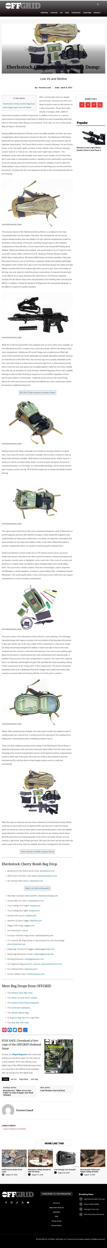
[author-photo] (3, 1174)
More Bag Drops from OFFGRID (17, 107)
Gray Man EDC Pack (20, 1023)
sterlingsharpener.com (34, 959)
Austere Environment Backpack (25, 1003)
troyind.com (35, 906)
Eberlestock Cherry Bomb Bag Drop (19, 104)
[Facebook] (82, 104)
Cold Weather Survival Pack (52, 1090)
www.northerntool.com (51, 964)
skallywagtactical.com (44, 949)
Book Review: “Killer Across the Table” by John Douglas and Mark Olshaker (18, 1092)
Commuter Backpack (20, 1008)
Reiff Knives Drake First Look (94, 1199)
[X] (88, 104)
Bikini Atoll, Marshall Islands (94, 1214)
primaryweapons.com (47, 876)
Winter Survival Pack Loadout (24, 998)
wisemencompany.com (48, 896)
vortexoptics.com (36, 901)
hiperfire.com (36, 921)
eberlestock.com (47, 871)
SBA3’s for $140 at (37, 888)
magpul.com (29, 925)
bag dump (23, 1079)
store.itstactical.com (16, 944)
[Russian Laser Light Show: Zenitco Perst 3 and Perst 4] (91, 136)
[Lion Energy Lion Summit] (66, 1158)
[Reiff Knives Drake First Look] (14, 1158)
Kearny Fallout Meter (91, 1204)
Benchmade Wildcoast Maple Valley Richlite (90, 1171)
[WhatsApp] (100, 104)
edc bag (34, 1079)
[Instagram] (12, 1203)
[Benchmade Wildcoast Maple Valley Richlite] (92, 1158)
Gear (53, 61)
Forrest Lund (45, 87)
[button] (98, 5)
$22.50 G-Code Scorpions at (37, 393)
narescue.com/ (30, 969)
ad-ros (14, 1079)
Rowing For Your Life (91, 1209)
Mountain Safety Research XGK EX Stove (39, 1171)
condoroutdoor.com (35, 974)
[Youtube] (28, 1203)
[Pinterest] (94, 104)
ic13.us (25, 930)
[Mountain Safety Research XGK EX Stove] (40, 1158)
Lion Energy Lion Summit (64, 1170)
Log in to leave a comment (14, 1129)
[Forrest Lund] (8, 1110)
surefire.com (30, 916)
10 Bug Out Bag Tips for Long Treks (23, 1018)
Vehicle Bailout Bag (19, 1013)
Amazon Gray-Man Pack (21, 993)
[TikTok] (17, 1203)
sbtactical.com (36, 881)
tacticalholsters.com (44, 935)
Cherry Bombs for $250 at (37, 852)
